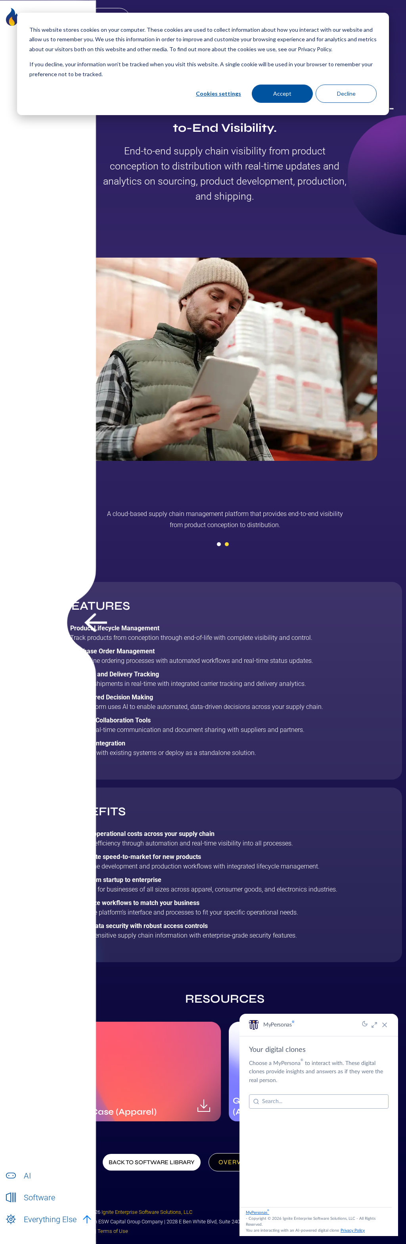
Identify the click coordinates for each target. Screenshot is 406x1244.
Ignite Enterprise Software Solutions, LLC (147, 1212)
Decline (346, 93)
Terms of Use (113, 1231)
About (31, 1228)
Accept (282, 93)
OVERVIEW (236, 1162)
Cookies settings (218, 93)
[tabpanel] (225, 522)
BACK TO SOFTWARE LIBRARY (152, 1162)
